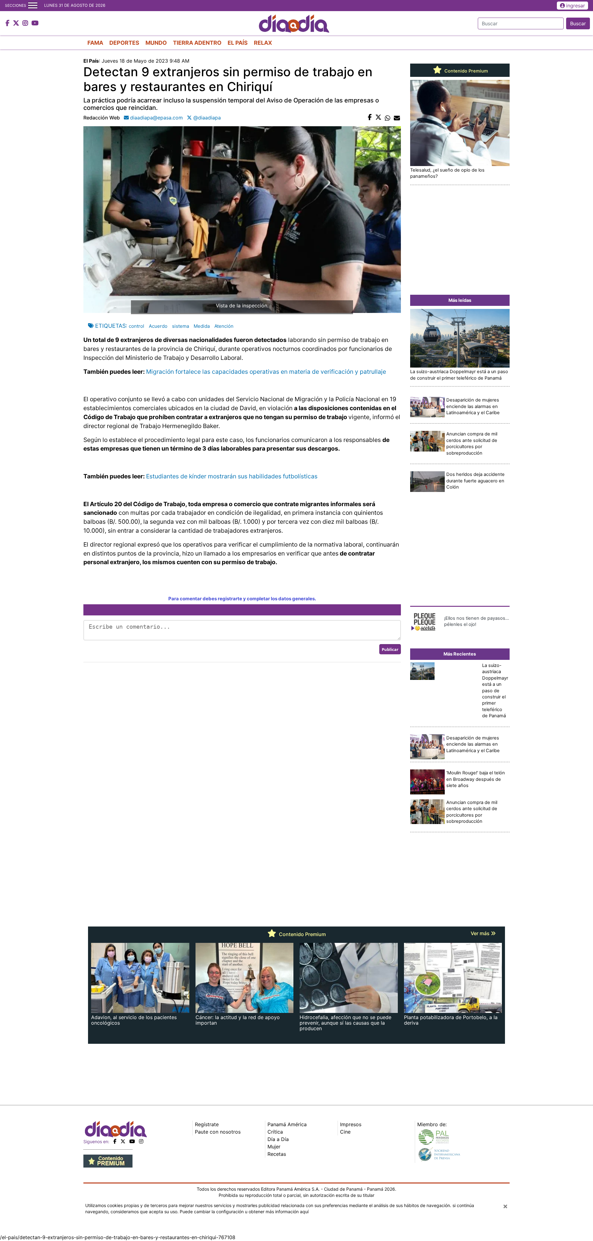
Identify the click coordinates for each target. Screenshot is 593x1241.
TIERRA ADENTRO (197, 43)
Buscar (578, 23)
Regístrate (207, 1124)
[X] (122, 1141)
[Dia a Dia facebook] (8, 23)
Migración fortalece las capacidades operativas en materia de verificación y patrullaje (266, 371)
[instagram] (141, 1141)
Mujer (273, 1146)
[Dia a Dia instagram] (26, 23)
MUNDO (156, 43)
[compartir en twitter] (378, 118)
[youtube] (132, 1141)
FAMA (95, 43)
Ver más (481, 933)
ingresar (575, 5)
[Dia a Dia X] (17, 23)
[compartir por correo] (397, 118)
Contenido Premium (465, 71)
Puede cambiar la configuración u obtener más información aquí (244, 1211)
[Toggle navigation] (32, 5)
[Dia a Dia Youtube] (35, 23)
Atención (223, 326)
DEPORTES (124, 43)
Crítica (275, 1132)
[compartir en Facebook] (369, 118)
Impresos (350, 1124)
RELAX (263, 43)
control (136, 326)
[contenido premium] (107, 1160)
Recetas (276, 1154)
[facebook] (114, 1141)
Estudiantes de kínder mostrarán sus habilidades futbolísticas (232, 476)
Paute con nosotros (218, 1132)
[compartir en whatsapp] (387, 118)
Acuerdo (158, 326)
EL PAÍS (238, 43)
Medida (202, 326)
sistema (180, 326)
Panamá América (287, 1124)
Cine (345, 1132)
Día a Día (278, 1139)
